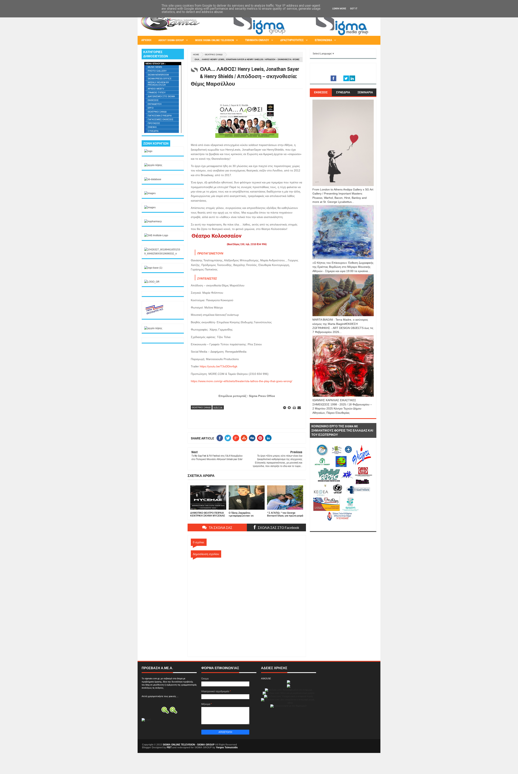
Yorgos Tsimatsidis (227, 747)
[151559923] (154, 314)
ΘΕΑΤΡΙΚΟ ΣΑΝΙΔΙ (214, 54)
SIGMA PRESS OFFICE (159, 78)
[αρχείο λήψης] (153, 165)
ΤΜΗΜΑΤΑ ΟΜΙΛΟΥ (257, 40)
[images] (150, 193)
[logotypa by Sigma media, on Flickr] (343, 526)
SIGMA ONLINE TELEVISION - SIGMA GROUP (188, 744)
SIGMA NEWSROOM (158, 74)
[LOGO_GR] (151, 281)
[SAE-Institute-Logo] (156, 235)
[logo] (148, 151)
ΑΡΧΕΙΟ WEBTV (156, 88)
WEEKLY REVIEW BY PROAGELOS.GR (158, 83)
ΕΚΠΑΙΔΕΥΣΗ (154, 104)
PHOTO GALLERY (157, 71)
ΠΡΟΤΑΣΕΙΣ (154, 123)
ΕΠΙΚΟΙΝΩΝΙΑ (323, 40)
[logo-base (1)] (153, 267)
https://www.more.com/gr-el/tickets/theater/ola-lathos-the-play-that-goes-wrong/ (241, 381)
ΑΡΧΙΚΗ (146, 40)
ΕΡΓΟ (151, 108)
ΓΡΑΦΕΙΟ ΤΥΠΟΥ (157, 92)
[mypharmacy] (153, 221)
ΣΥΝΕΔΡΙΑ (153, 131)
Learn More (339, 8)
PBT (169, 747)
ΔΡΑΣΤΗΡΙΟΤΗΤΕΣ (292, 40)
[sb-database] (152, 179)
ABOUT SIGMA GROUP (171, 40)
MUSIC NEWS (155, 67)
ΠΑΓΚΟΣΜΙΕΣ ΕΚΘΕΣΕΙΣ (160, 119)
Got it (353, 8)
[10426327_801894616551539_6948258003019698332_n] (162, 253)
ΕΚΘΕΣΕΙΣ (153, 100)
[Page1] (302, 35)
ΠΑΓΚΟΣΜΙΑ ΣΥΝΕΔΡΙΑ (160, 115)
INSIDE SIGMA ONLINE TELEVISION (214, 40)
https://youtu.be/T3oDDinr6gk (218, 366)
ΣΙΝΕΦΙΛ (152, 127)
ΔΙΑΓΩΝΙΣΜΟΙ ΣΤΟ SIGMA (161, 96)
